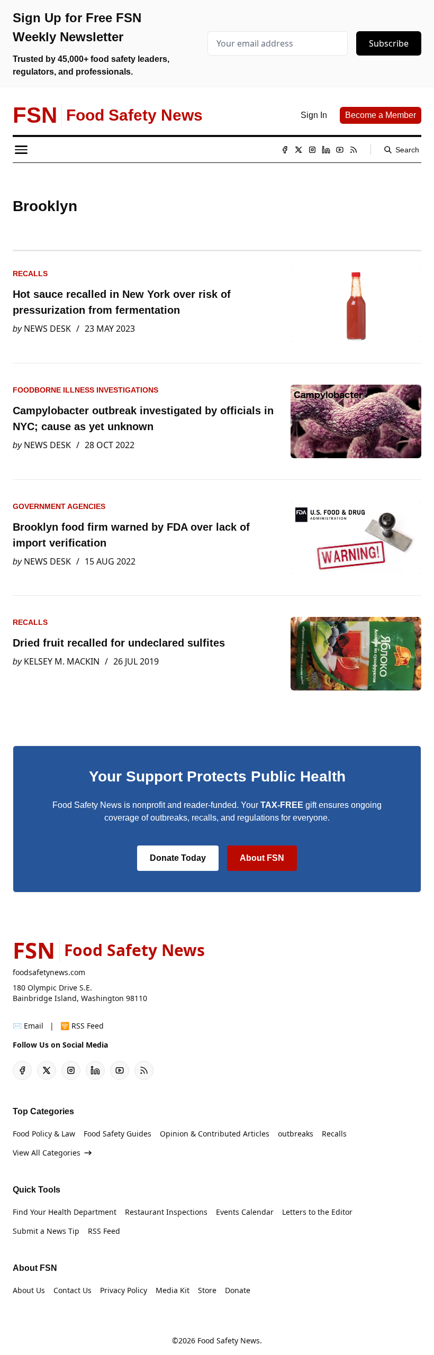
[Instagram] (312, 149)
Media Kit (172, 1290)
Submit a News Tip (46, 1231)
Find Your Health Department (64, 1212)
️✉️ (28, 1026)
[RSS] (353, 149)
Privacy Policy (123, 1290)
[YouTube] (340, 149)
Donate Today (178, 857)
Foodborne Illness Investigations (85, 390)
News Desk (47, 328)
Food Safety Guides (117, 1134)
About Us (29, 1290)
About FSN (262, 857)
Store (207, 1290)
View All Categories (46, 1153)
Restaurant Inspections (166, 1212)
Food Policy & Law (44, 1134)
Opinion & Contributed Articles (214, 1134)
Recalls (30, 273)
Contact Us (72, 1290)
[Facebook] (285, 149)
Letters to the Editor (317, 1212)
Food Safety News (228, 1340)
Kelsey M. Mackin (62, 661)
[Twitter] (298, 149)
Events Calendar (245, 1212)
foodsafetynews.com (49, 972)
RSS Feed (104, 1231)
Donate (237, 1290)
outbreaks (295, 1134)
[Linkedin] (326, 149)
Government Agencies (59, 506)
